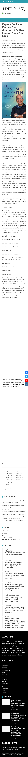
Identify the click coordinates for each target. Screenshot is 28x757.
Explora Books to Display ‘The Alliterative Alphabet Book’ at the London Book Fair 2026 (19, 475)
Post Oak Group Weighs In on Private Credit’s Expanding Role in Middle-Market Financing (15, 587)
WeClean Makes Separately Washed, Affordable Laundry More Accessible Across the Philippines (15, 609)
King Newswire (15, 281)
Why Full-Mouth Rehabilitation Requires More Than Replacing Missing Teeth (15, 553)
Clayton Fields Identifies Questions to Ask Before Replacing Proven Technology (13, 564)
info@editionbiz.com (10, 541)
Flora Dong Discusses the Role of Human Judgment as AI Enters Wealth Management (15, 576)
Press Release (10, 463)
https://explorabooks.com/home (16, 246)
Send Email (8, 250)
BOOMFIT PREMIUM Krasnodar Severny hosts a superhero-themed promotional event (12, 520)
